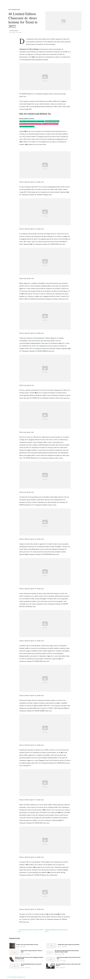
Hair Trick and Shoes (12, 977)
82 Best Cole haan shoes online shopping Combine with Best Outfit (29, 958)
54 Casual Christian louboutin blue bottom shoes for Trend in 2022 (67, 951)
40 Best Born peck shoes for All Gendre (68, 944)
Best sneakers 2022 (14, 9)
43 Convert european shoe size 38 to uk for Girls (68, 958)
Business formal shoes (52, 121)
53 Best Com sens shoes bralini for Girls (27, 944)
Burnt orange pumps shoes (50, 124)
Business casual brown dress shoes (30, 124)
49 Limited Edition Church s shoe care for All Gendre (68, 964)
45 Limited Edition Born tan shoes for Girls (31, 964)
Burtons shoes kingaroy (27, 126)
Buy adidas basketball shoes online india (32, 121)
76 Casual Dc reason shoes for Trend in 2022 (31, 951)
